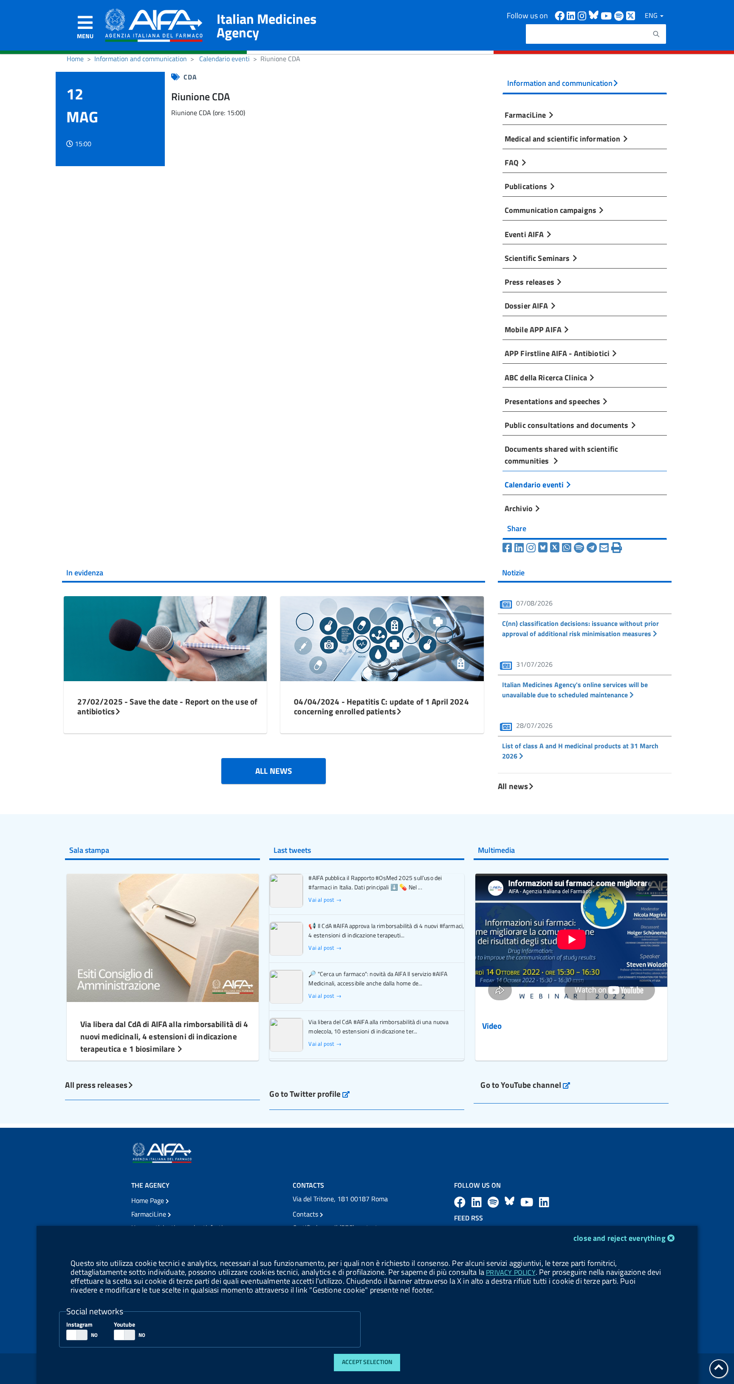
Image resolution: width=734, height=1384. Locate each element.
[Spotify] (579, 548)
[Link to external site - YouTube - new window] (528, 1202)
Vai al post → (324, 900)
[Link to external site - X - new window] (631, 15)
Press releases (530, 282)
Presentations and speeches (553, 401)
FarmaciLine (526, 115)
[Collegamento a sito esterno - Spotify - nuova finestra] (620, 15)
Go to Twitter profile (309, 1093)
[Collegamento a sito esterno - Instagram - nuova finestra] (583, 15)
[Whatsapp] (566, 548)
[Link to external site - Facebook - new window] (561, 15)
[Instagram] (531, 548)
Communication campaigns (551, 210)
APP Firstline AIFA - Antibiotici (558, 353)
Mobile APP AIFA (534, 329)
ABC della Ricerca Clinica (547, 377)
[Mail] (604, 548)
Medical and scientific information (563, 138)
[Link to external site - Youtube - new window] (607, 15)
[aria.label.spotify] (494, 1202)
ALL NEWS (273, 770)
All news (513, 786)
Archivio (519, 508)
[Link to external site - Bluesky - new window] (595, 15)
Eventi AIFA (525, 234)
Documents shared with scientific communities (561, 455)
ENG (652, 15)
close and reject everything (619, 1238)
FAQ (513, 162)
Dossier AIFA (527, 305)
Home (75, 59)
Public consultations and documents (567, 425)
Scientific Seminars (538, 258)
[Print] (616, 548)
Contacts (306, 1214)
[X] (554, 548)
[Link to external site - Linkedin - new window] (572, 15)
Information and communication (140, 59)
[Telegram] (592, 548)
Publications (527, 186)
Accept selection (367, 1362)
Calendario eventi (224, 59)
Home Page (148, 1200)
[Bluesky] (544, 548)
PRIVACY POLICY (510, 1272)
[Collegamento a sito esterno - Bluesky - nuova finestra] (511, 1202)
